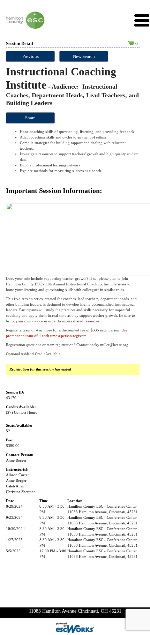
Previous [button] (30, 56)
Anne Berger (16, 460)
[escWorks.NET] (75, 627)
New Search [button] (84, 56)
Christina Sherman (21, 492)
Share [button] (30, 117)
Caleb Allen (15, 486)
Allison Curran (18, 475)
